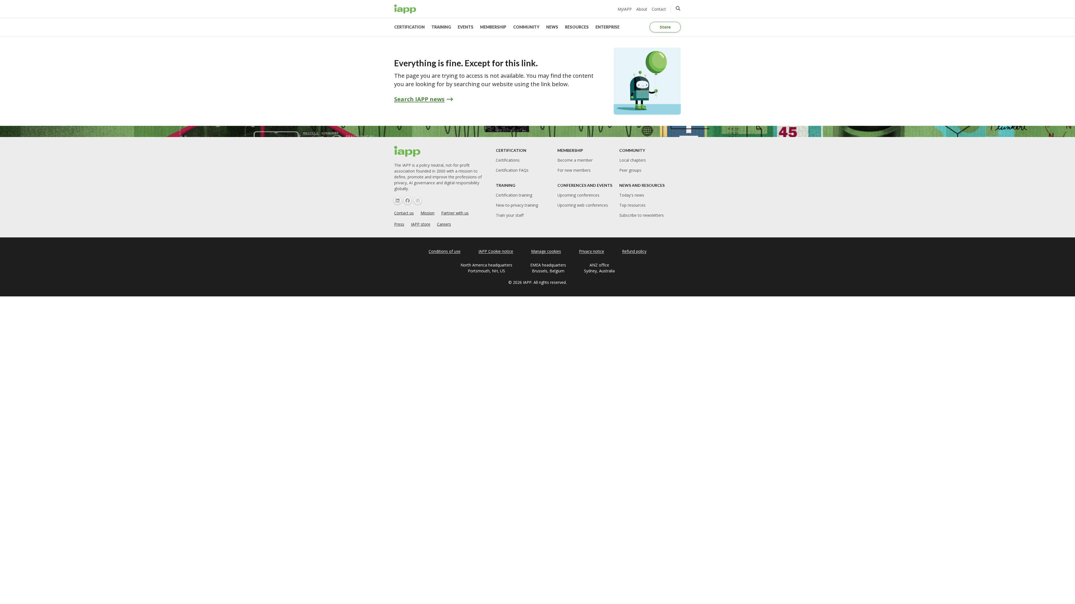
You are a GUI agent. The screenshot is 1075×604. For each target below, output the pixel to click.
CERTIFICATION (409, 27)
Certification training (514, 195)
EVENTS (465, 27)
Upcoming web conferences (582, 205)
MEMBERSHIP (493, 27)
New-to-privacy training (517, 205)
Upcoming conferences (578, 195)
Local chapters (632, 160)
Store (665, 27)
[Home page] (407, 151)
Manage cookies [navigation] (546, 251)
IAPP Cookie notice (495, 251)
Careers (444, 224)
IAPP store (420, 224)
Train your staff (510, 215)
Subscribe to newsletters (641, 215)
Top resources (632, 205)
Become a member (575, 160)
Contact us (404, 213)
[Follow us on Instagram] (417, 200)
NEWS (552, 27)
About (641, 9)
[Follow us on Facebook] (407, 200)
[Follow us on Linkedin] (397, 200)
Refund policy (634, 251)
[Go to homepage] (405, 8)
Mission (427, 213)
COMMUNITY (526, 27)
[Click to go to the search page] (678, 8)
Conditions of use (445, 251)
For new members (574, 170)
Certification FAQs (512, 170)
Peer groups (630, 170)
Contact (659, 9)
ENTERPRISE (607, 27)
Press (399, 224)
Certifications (508, 160)
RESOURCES (577, 27)
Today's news (631, 195)
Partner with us (455, 213)
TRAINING (441, 27)
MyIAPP (625, 9)
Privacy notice (591, 251)
